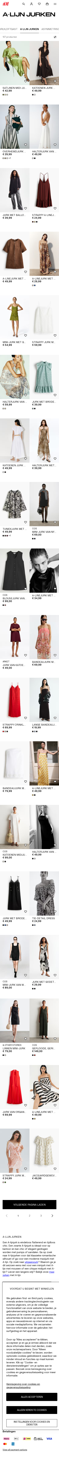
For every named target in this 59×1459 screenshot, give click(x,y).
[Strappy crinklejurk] (15, 700)
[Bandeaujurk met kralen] (15, 763)
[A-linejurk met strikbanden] (44, 763)
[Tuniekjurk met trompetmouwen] (15, 504)
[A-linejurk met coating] (44, 570)
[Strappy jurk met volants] (15, 1151)
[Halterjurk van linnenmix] (44, 127)
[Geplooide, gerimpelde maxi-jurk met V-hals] (44, 1020)
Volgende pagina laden (29, 1204)
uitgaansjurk (31, 1262)
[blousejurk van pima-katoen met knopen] (15, 570)
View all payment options (15, 1450)
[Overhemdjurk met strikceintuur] (15, 127)
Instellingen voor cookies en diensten (32, 1423)
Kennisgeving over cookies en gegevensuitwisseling (23, 1386)
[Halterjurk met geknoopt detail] (44, 440)
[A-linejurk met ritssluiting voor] (15, 254)
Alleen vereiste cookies (32, 1410)
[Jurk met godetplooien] (44, 957)
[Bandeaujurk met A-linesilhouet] (44, 637)
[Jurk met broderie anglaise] (44, 377)
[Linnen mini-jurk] (15, 1020)
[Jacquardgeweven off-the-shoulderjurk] (44, 1151)
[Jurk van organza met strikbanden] (15, 1087)
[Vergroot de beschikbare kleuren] (6, 95)
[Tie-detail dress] (44, 893)
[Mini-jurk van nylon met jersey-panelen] (44, 504)
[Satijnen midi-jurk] (15, 63)
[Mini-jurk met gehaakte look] (15, 317)
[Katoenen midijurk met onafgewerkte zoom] (15, 827)
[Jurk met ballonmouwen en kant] (15, 190)
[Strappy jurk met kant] (44, 317)
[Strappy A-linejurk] (44, 190)
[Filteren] (54, 37)
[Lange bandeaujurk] (44, 700)
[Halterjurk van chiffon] (15, 377)
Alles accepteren (32, 1396)
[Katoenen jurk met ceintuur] (44, 63)
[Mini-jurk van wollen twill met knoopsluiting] (15, 957)
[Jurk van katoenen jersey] (15, 637)
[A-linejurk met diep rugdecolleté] (44, 254)
